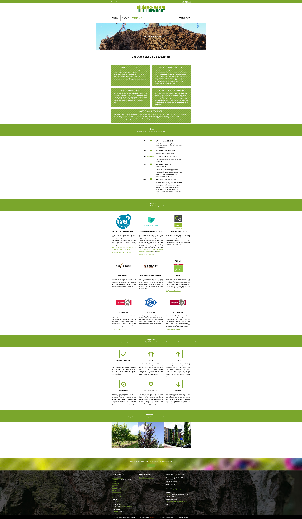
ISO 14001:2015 (116, 492)
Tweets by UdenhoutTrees (146, 478)
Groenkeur (115, 481)
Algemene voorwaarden (166, 517)
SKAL (113, 486)
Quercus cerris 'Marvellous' (119, 497)
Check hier (169, 494)
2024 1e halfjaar (146, 251)
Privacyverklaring (183, 517)
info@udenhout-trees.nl (174, 489)
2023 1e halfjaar (158, 249)
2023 (140, 251)
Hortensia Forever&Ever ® (119, 501)
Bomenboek (115, 511)
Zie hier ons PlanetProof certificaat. (121, 252)
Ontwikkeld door (147, 517)
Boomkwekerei (128, 506)
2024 (153, 251)
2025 (158, 251)
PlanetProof (165, 119)
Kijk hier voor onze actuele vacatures (176, 501)
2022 (150, 249)
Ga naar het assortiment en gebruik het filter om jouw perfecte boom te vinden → (151, 453)
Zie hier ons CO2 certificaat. (146, 254)
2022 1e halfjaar (144, 249)
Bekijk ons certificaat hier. (173, 291)
